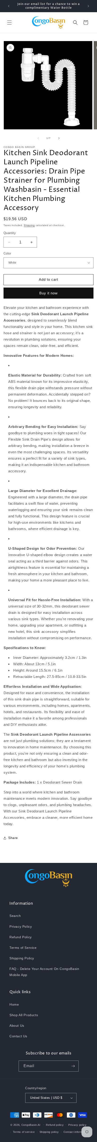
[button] (9, 22)
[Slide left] (38, 138)
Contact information (76, 1131)
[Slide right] (59, 138)
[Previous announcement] (9, 6)
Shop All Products (23, 1015)
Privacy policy (77, 1124)
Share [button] (13, 838)
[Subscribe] (73, 1066)
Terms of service (24, 1131)
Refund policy (55, 1124)
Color (7, 253)
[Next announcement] (88, 6)
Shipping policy (49, 1131)
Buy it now (48, 293)
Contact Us (18, 1036)
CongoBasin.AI (30, 1124)
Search (15, 916)
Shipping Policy (21, 958)
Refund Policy (20, 937)
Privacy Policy (20, 926)
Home (14, 1004)
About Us (16, 1025)
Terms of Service (23, 948)
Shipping (29, 225)
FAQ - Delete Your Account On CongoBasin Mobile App (44, 972)
